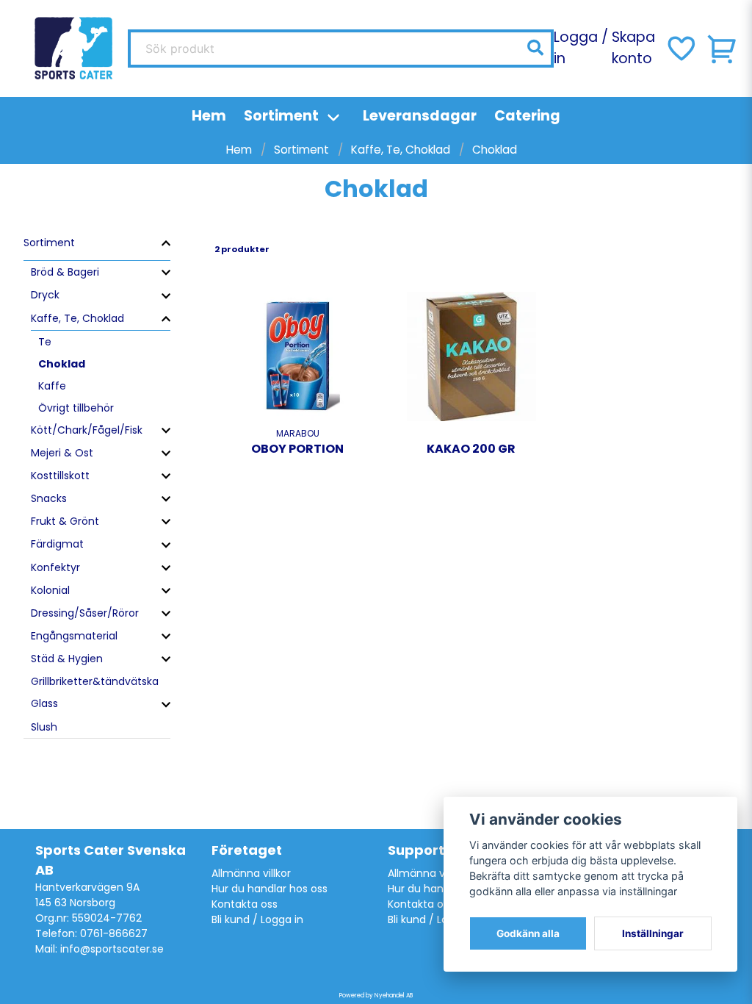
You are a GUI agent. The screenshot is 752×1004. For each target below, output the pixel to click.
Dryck (45, 294)
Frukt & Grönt (65, 521)
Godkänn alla (528, 933)
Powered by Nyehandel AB (376, 996)
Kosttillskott (60, 475)
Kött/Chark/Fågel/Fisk (86, 430)
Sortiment (281, 116)
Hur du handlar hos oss (270, 888)
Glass (44, 703)
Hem (209, 116)
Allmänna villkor (251, 873)
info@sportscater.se (112, 949)
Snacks (49, 498)
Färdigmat (57, 544)
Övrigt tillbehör (76, 408)
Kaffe (52, 386)
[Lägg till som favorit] (680, 48)
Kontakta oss (245, 904)
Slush (44, 727)
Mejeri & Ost (62, 452)
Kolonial (50, 590)
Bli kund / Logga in (257, 919)
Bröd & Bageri (65, 272)
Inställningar (653, 933)
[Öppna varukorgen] (722, 48)
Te (44, 341)
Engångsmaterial (74, 635)
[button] (535, 48)
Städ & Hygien (67, 658)
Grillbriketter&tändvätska (95, 681)
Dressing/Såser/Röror (85, 613)
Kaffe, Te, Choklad (400, 149)
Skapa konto (633, 47)
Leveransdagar (420, 116)
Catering (527, 116)
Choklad (61, 363)
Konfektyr (55, 567)
